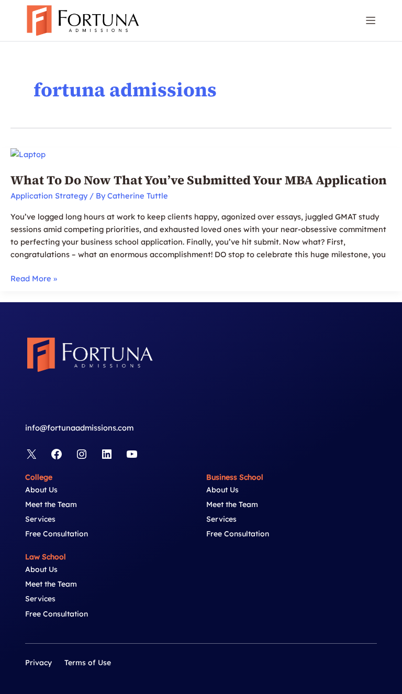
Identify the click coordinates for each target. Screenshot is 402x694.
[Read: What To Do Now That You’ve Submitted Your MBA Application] (28, 154)
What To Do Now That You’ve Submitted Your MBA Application (198, 180)
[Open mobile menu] (370, 20)
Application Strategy (48, 196)
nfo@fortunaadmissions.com (80, 428)
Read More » (33, 279)
